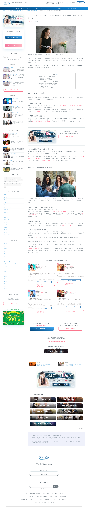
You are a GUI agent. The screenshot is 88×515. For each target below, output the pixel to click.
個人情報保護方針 (56, 499)
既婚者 (37, 21)
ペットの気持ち (7, 234)
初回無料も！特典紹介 (20, 8)
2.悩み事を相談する (44, 86)
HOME (13, 8)
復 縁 (5, 197)
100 (41, 268)
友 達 (5, 222)
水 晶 (5, 258)
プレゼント (13, 183)
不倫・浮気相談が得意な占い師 (56, 341)
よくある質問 (73, 8)
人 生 (5, 214)
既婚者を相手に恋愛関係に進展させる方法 (48, 83)
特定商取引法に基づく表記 (40, 502)
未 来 (5, 251)
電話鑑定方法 (24, 499)
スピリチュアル (20, 179)
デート (11, 181)
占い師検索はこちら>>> (13, 59)
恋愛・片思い (6, 194)
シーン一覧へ (80, 428)
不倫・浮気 (6, 202)
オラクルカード (7, 273)
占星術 (5, 276)
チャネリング (6, 266)
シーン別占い (36, 8)
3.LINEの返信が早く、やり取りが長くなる (49, 81)
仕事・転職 (6, 209)
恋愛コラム (12, 67)
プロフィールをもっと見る (42, 281)
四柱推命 (5, 278)
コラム (64, 8)
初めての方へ (29, 8)
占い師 (42, 8)
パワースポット (7, 183)
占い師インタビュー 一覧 (41, 496)
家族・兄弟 (6, 212)
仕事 (20, 183)
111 (69, 268)
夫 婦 (5, 224)
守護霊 (5, 248)
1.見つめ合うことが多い (45, 78)
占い (5, 186)
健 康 (5, 229)
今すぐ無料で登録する (42, 328)
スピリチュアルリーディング (10, 263)
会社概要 (64, 499)
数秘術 (5, 281)
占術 (68, 8)
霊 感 (5, 243)
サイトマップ (51, 502)
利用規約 (47, 499)
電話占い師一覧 (70, 136)
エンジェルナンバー (7, 179)
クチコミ (53, 8)
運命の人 (5, 204)
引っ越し (5, 227)
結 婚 (5, 199)
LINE (5, 178)
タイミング (6, 181)
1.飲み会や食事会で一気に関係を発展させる (49, 84)
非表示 (57, 74)
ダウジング (6, 268)
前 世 (5, 253)
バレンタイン (16, 181)
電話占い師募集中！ (44, 470)
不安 (17, 183)
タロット (5, 271)
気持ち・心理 (6, 219)
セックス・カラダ (7, 207)
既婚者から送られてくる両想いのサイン (47, 76)
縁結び (5, 288)
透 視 (5, 256)
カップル (14, 179)
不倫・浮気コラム (31, 21)
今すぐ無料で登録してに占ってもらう (41, 285)
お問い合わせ (44, 474)
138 (41, 295)
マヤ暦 (5, 286)
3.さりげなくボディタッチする (46, 87)
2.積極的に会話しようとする (46, 79)
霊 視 (5, 246)
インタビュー (18, 178)
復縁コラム (12, 140)
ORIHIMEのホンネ (11, 178)
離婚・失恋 (6, 217)
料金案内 (59, 8)
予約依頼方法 (63, 496)
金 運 (5, 232)
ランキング (48, 8)
